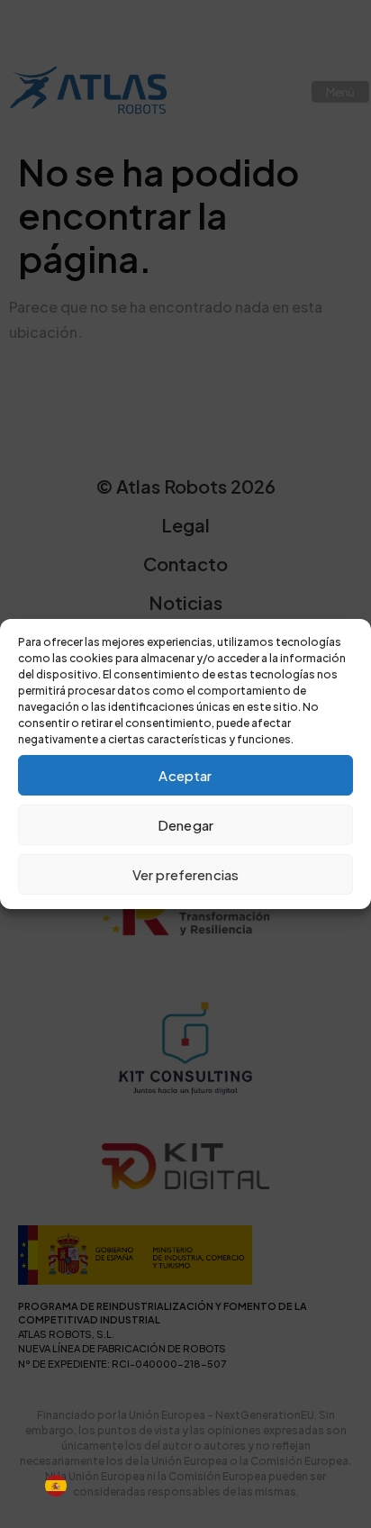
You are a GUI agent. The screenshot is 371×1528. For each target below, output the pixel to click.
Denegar (185, 824)
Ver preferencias (185, 874)
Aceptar (185, 775)
